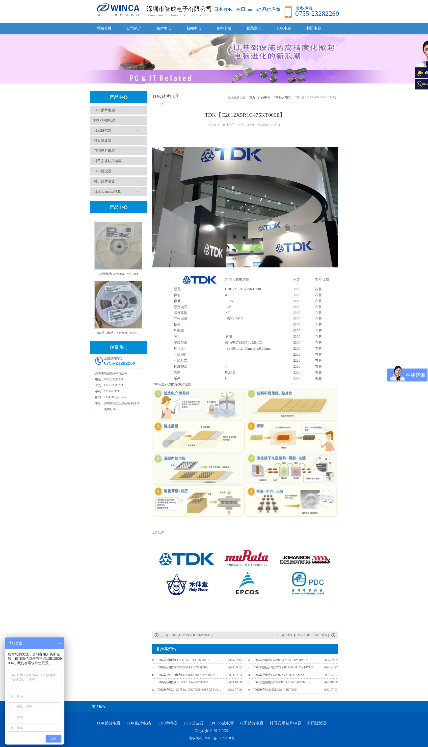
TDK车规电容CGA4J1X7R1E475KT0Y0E (183, 660)
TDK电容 (283, 28)
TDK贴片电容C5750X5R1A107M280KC (182, 667)
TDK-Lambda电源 (107, 191)
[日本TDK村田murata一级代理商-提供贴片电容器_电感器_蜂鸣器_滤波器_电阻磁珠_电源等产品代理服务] (117, 9)
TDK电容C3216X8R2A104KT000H (275, 689)
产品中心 (119, 97)
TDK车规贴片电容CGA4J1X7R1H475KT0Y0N (283, 667)
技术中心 (164, 28)
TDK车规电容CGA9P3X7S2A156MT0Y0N (280, 660)
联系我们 (253, 28)
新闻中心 (194, 28)
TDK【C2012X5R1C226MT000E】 (192, 635)
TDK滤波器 (102, 171)
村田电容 (313, 28)
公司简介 (134, 28)
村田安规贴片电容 (108, 161)
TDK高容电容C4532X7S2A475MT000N (182, 682)
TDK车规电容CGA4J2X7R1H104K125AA (280, 675)
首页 (252, 97)
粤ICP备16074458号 (219, 738)
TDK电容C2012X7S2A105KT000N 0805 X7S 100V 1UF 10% (189, 689)
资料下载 (223, 28)
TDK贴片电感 (104, 110)
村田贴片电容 (104, 181)
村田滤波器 (102, 141)
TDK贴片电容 (104, 151)
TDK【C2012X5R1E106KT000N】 (308, 635)
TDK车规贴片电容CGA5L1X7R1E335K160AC (186, 675)
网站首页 (104, 28)
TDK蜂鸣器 (102, 130)
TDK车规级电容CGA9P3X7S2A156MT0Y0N (282, 682)
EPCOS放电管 (104, 120)
